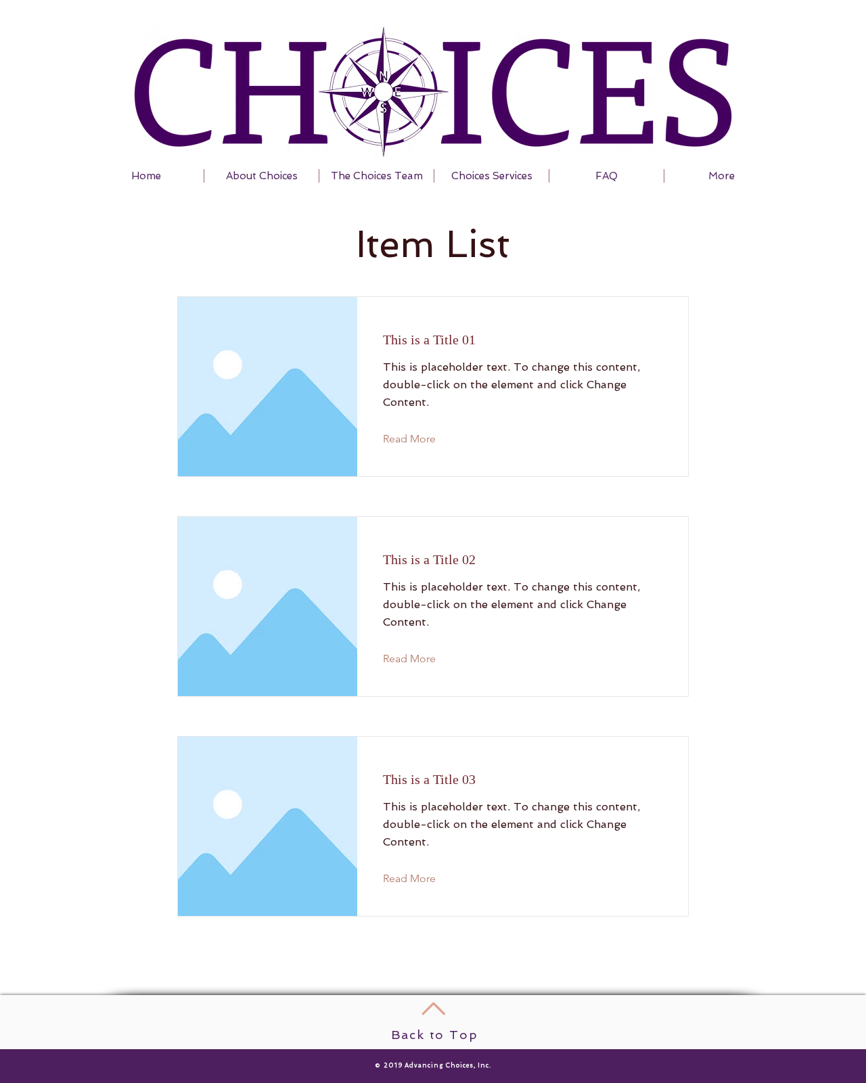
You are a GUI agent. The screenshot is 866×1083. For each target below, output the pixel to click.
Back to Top (434, 1035)
